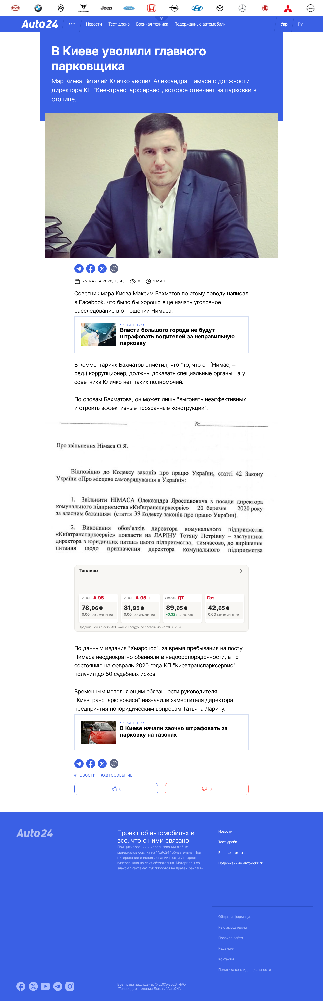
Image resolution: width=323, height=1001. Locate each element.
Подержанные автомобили (200, 24)
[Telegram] (57, 986)
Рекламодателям (232, 927)
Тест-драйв (119, 24)
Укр (284, 24)
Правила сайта (230, 938)
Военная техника (152, 24)
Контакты (226, 959)
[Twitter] (33, 986)
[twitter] (102, 268)
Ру (300, 24)
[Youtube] (45, 986)
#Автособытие (116, 775)
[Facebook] (20, 986)
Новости (94, 24)
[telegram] (79, 268)
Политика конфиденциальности (244, 970)
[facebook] (90, 268)
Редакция (226, 948)
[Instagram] (69, 986)
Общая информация (235, 917)
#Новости (85, 775)
